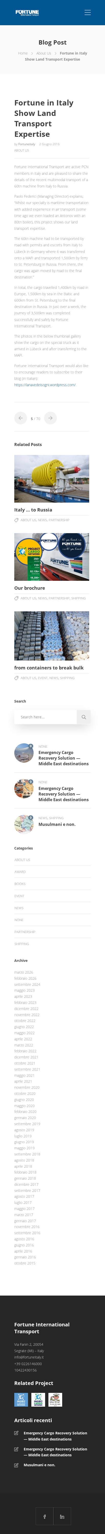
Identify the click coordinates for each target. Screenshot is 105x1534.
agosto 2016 (24, 1238)
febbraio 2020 (25, 1111)
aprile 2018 (23, 1166)
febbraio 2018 (25, 1172)
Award (20, 871)
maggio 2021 (24, 1075)
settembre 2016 (27, 1232)
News (42, 520)
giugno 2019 (24, 1141)
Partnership (59, 520)
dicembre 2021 (26, 1057)
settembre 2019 (27, 1123)
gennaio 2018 (25, 1178)
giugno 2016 (24, 1245)
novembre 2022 (27, 1014)
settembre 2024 (27, 984)
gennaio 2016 (25, 1257)
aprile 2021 (23, 1081)
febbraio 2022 (25, 1050)
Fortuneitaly (27, 144)
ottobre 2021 (24, 1063)
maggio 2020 (24, 1105)
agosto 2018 (24, 1160)
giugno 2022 (24, 1026)
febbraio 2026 (25, 978)
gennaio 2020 (25, 1117)
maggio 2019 (24, 1148)
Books (20, 883)
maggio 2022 (24, 1032)
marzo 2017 (23, 1214)
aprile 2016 (23, 1251)
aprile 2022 (23, 1039)
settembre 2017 (27, 1190)
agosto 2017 (24, 1196)
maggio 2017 (24, 1208)
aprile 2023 (23, 996)
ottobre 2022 (24, 1020)
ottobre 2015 (24, 1263)
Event (43, 678)
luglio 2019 (23, 1136)
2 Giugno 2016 (49, 144)
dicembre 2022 (26, 1008)
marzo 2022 (23, 1045)
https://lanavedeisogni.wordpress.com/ (45, 384)
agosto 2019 (24, 1129)
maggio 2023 (24, 990)
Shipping (78, 598)
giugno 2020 (24, 1099)
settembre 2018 (27, 1154)
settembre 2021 (27, 1069)
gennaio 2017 (25, 1220)
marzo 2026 (23, 972)
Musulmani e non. (39, 1464)
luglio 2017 (23, 1202)
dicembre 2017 (26, 1184)
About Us (43, 53)
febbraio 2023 (25, 1002)
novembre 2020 (27, 1087)
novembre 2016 (27, 1226)
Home (23, 53)
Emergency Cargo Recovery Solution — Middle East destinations (55, 1436)
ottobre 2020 (24, 1093)
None (42, 746)
